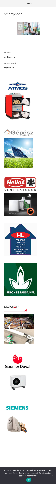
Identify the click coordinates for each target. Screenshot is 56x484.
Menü (29, 3)
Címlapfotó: (9, 461)
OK (28, 480)
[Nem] (52, 475)
